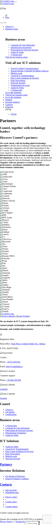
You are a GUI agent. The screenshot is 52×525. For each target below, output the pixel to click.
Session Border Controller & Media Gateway (30, 71)
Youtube (3, 398)
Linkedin (4, 389)
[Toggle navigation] (16, 1)
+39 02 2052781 (13, 362)
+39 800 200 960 (13, 380)
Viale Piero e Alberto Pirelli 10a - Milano (28, 344)
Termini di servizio (23, 521)
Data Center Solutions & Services (25, 78)
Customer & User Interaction (23, 45)
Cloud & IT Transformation (22, 76)
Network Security (18, 83)
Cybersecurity (16, 55)
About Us (9, 26)
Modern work (16, 73)
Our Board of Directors (15, 476)
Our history (10, 412)
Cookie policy (11, 502)
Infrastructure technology (21, 47)
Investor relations (12, 102)
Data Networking (18, 80)
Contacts (9, 104)
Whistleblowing (12, 492)
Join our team (11, 490)
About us (9, 410)
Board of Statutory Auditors (17, 479)
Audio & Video (17, 52)
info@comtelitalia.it (14, 366)
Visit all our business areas (16, 57)
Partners (8, 100)
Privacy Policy (6, 521)
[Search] (9, 107)
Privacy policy (11, 497)
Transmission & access (20, 85)
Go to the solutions (13, 92)
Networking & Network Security (24, 50)
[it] (7, 17)
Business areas (11, 29)
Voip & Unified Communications (25, 68)
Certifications (11, 414)
